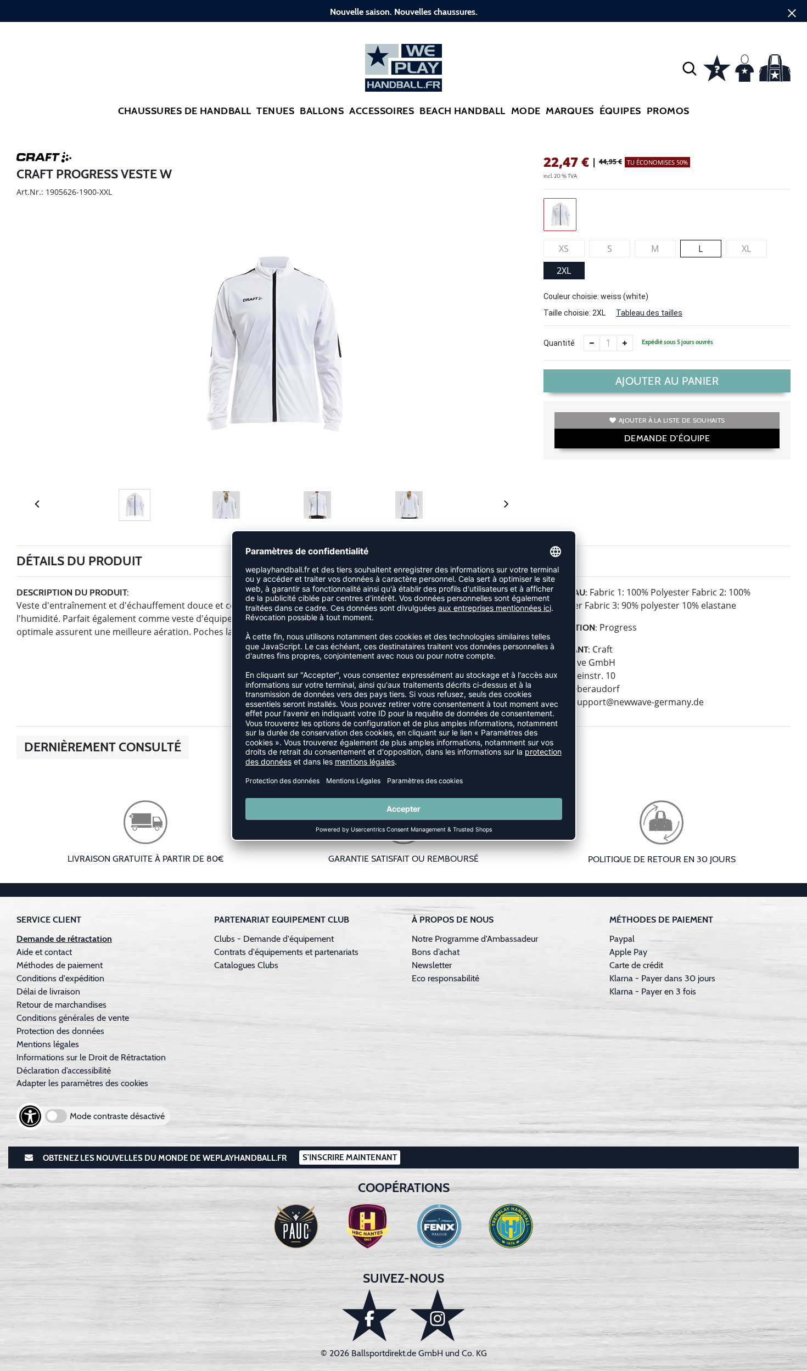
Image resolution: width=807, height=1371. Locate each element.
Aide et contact (44, 952)
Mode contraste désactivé (117, 1116)
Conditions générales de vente (72, 1018)
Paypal (622, 939)
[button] (689, 68)
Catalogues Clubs (246, 965)
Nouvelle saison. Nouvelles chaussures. (404, 12)
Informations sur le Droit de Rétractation (91, 1057)
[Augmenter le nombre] (625, 343)
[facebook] (369, 1315)
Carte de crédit (636, 965)
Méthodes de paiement (61, 965)
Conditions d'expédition (62, 978)
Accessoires (381, 111)
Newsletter (432, 965)
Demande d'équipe (667, 438)
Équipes (620, 111)
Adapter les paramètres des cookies (82, 1083)
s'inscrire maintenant (349, 1157)
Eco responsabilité (445, 978)
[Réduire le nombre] (592, 343)
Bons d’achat (437, 952)
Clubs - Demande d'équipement (274, 939)
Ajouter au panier (667, 380)
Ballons (322, 111)
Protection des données (60, 1031)
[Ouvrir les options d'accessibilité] (30, 1116)
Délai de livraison (48, 991)
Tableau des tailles (649, 312)
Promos (668, 111)
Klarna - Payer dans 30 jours (662, 978)
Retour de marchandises (62, 1004)
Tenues (275, 111)
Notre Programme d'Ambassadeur (475, 939)
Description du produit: (72, 592)
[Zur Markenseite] (43, 159)
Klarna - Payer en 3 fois (652, 991)
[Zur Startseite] (403, 68)
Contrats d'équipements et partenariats (286, 952)
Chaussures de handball (184, 111)
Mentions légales (47, 1044)
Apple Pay (628, 952)
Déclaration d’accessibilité (63, 1070)
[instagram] (437, 1315)
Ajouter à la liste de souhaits (672, 420)
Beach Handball (462, 111)
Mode (526, 111)
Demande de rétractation (64, 939)
